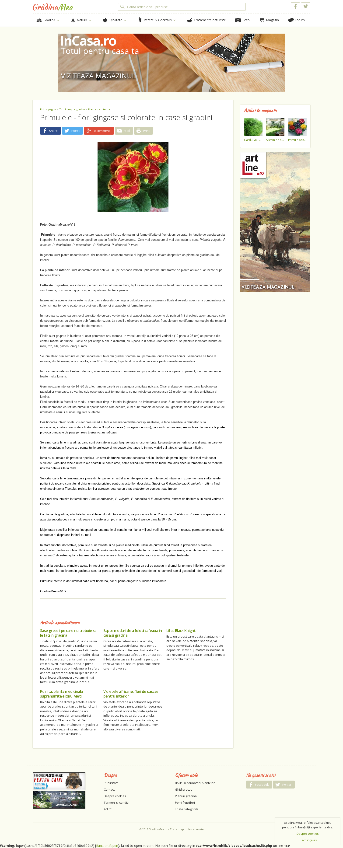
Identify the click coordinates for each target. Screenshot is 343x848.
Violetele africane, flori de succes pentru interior (130, 694)
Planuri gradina (186, 796)
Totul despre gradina (72, 109)
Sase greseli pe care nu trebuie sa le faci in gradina (68, 633)
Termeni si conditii (116, 802)
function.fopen (107, 845)
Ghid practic (183, 789)
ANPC (108, 809)
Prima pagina (48, 109)
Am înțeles (309, 840)
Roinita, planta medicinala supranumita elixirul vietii (61, 694)
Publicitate (111, 783)
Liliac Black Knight (181, 630)
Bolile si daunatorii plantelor (195, 783)
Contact (109, 789)
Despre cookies (115, 796)
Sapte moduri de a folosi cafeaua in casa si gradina (132, 633)
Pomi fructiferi (185, 802)
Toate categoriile (187, 809)
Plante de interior (99, 109)
